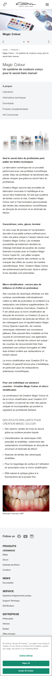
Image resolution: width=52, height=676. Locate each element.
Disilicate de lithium (11, 565)
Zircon (5, 560)
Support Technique (11, 601)
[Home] (26, 4)
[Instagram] (32, 536)
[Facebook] (19, 536)
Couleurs (7, 570)
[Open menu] (47, 4)
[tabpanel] (26, 321)
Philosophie (8, 619)
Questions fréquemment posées (17, 596)
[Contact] (5, 4)
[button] (3, 42)
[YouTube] (25, 536)
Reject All (26, 663)
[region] (26, 656)
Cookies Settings (26, 656)
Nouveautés (8, 583)
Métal (5, 555)
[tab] (26, 86)
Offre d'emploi (9, 634)
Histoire (6, 624)
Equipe (6, 629)
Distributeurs (8, 606)
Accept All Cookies (26, 671)
